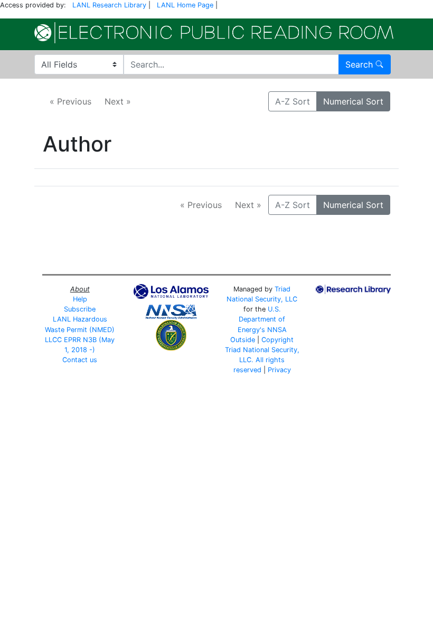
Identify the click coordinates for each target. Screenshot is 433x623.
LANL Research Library (109, 5)
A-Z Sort (292, 101)
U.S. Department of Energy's (262, 319)
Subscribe (80, 309)
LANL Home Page (185, 5)
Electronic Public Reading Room (213, 33)
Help (80, 299)
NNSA (277, 330)
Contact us (79, 360)
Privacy (279, 370)
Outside (242, 340)
